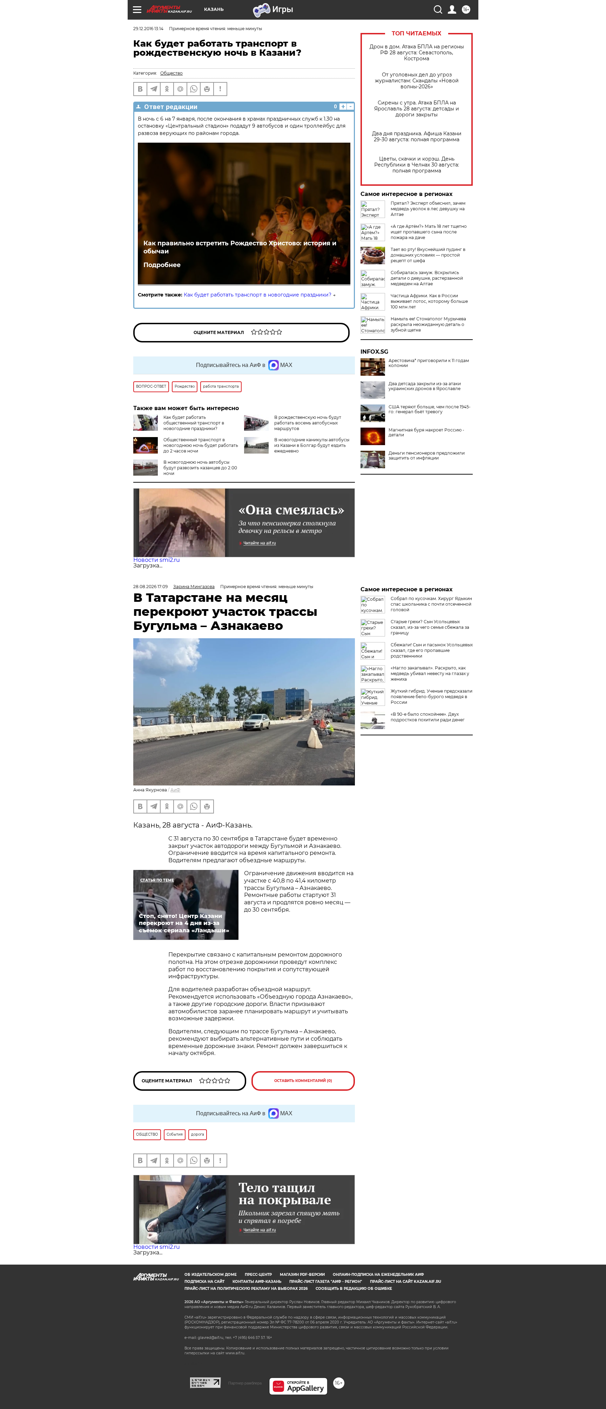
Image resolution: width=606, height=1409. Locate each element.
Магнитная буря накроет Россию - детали (426, 432)
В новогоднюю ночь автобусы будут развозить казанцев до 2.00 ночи (200, 468)
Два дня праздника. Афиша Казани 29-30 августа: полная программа (417, 137)
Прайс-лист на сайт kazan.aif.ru (405, 1281)
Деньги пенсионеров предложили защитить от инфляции (427, 456)
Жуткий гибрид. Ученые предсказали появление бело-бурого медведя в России (431, 696)
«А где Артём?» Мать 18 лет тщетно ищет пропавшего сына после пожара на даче (429, 232)
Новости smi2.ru (156, 560)
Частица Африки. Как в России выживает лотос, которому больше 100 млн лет (429, 301)
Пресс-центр (258, 1274)
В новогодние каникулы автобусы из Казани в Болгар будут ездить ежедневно (311, 445)
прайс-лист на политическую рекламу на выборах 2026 (246, 1288)
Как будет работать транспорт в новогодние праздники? (257, 295)
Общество (171, 73)
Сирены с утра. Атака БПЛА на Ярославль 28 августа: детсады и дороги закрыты (416, 109)
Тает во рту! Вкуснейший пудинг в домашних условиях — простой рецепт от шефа (428, 255)
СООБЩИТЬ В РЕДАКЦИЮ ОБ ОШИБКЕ (354, 1288)
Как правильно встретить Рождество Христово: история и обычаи (239, 247)
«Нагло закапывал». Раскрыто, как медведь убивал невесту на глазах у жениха (430, 673)
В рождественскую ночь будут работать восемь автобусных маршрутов (307, 423)
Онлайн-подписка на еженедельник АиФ (378, 1274)
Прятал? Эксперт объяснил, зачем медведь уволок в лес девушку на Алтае (428, 208)
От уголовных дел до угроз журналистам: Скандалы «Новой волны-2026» (417, 81)
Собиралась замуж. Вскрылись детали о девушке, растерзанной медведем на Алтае (427, 278)
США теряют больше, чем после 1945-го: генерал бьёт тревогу (430, 409)
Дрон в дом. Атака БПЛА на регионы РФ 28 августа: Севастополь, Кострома (417, 53)
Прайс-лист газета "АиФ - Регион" (325, 1281)
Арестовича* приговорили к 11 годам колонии (429, 363)
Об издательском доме (210, 1274)
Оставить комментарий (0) (303, 1080)
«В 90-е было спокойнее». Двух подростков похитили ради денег (428, 717)
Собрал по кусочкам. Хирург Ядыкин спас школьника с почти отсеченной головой (431, 604)
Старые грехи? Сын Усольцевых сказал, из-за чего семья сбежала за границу (430, 627)
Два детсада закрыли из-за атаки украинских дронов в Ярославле (425, 386)
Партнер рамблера (245, 1383)
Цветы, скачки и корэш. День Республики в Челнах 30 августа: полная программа (416, 165)
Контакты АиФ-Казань (257, 1281)
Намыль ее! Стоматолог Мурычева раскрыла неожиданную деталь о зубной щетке (428, 324)
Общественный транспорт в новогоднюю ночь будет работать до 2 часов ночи (200, 445)
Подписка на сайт (204, 1281)
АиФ (175, 789)
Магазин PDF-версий (302, 1274)
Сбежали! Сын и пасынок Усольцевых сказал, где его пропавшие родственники (432, 650)
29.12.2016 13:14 (148, 28)
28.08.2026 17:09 (150, 586)
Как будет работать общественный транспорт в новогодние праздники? (193, 423)
